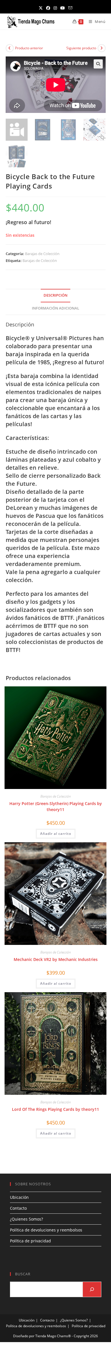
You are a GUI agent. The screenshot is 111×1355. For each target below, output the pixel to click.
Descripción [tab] (55, 295)
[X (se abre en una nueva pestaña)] (40, 7)
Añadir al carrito (55, 833)
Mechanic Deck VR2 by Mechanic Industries (56, 959)
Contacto (18, 1208)
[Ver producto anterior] (10, 48)
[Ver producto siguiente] (102, 48)
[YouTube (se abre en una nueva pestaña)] (63, 7)
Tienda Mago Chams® (53, 1336)
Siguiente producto (81, 48)
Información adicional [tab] (55, 308)
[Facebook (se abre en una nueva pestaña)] (48, 7)
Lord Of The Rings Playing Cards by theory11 (55, 1109)
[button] (98, 63)
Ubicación (19, 1197)
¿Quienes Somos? (26, 1219)
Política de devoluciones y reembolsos (46, 1230)
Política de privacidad (30, 1241)
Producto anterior (29, 48)
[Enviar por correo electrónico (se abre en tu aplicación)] (70, 7)
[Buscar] (92, 1289)
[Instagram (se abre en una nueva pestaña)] (55, 7)
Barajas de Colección (42, 253)
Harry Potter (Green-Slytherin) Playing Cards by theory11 (55, 806)
